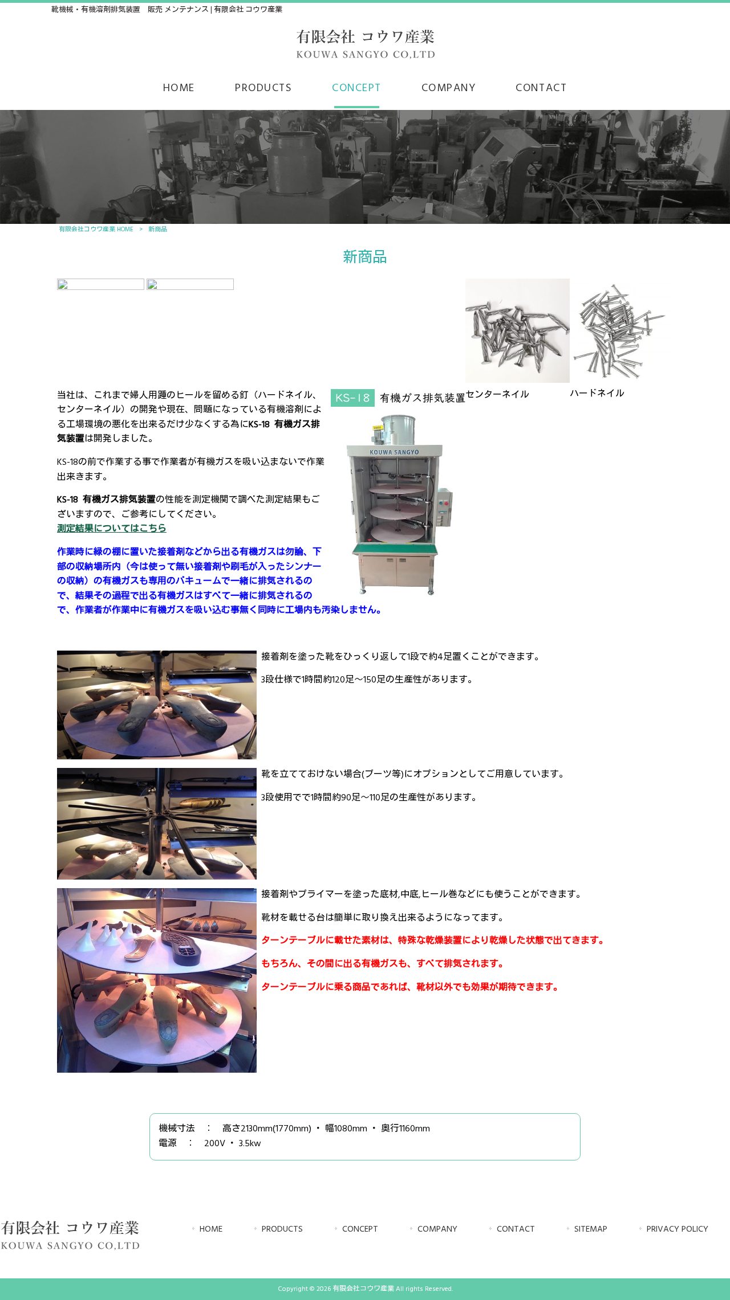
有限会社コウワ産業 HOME (96, 229)
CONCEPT (360, 1229)
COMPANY (437, 1229)
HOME (211, 1229)
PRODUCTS (282, 1229)
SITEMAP (590, 1229)
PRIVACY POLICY (677, 1229)
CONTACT (516, 1229)
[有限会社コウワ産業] (365, 57)
